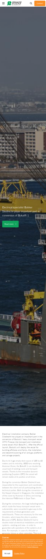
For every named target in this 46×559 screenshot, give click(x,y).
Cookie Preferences (32, 547)
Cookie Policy (19, 553)
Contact (40, 3)
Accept (7, 553)
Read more (9, 224)
